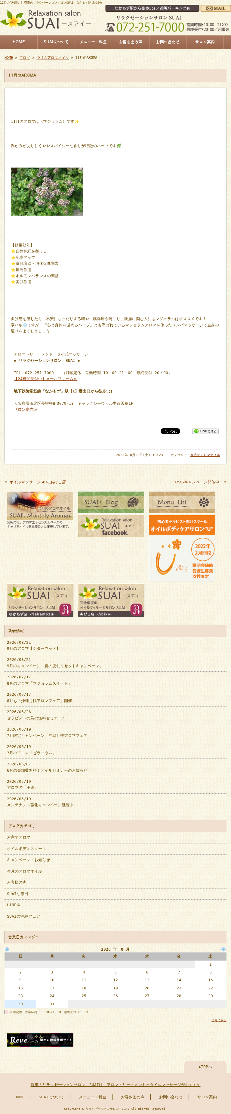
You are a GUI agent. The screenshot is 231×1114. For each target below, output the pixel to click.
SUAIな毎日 (17, 894)
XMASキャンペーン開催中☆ (198, 482)
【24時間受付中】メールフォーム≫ (45, 379)
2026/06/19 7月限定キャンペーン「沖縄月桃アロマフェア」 (49, 732)
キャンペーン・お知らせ (28, 860)
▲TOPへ (205, 1066)
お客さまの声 (130, 42)
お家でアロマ (18, 837)
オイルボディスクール (26, 848)
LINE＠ (13, 905)
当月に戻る (218, 1020)
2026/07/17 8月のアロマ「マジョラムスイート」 (39, 680)
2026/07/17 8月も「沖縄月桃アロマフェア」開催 (39, 697)
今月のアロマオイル (52, 58)
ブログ (24, 58)
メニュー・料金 (93, 42)
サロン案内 (205, 42)
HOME (19, 42)
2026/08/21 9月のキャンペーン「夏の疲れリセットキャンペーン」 (55, 662)
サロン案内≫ (25, 409)
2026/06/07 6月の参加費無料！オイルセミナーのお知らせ (47, 767)
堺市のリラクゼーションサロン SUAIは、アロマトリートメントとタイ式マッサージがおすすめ (116, 1084)
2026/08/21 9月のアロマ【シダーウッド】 (33, 645)
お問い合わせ (168, 42)
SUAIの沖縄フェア (23, 916)
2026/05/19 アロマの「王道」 (22, 784)
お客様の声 (16, 882)
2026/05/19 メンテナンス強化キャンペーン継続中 (40, 802)
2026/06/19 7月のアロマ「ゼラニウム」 (31, 749)
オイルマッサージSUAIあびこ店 (37, 482)
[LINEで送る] (205, 430)
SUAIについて (56, 42)
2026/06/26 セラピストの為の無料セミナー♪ (35, 715)
